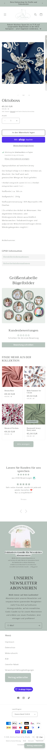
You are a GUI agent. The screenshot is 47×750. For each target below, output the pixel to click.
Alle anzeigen (23, 444)
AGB (7, 659)
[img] (23, 474)
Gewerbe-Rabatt (12, 665)
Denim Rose (9, 391)
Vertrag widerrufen (18, 677)
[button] (5, 14)
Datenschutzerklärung (13, 741)
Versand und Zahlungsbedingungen (19, 670)
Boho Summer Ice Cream (34, 392)
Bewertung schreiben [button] (23, 345)
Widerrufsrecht (11, 653)
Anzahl (4, 116)
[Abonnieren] (39, 625)
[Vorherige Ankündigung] (4, 3)
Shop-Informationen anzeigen (17, 159)
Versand (12, 111)
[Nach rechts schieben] (29, 95)
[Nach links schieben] (18, 95)
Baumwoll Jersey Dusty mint (34, 429)
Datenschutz (10, 648)
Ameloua (13, 737)
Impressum (9, 642)
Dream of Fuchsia (12, 428)
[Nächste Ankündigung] (42, 3)
